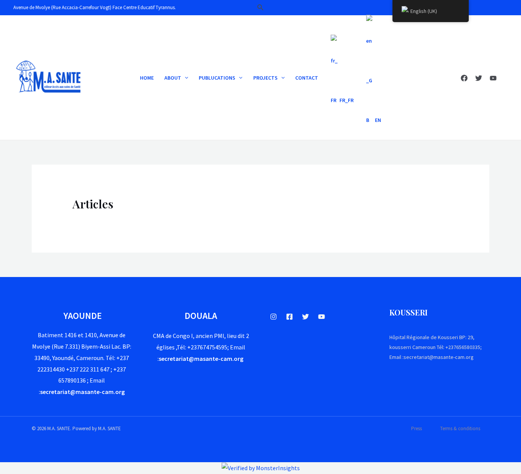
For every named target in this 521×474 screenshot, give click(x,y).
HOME (147, 77)
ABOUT (172, 77)
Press (416, 428)
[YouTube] (493, 78)
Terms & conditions (460, 428)
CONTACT (306, 77)
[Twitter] (478, 78)
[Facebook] (464, 78)
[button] (260, 8)
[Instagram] (273, 316)
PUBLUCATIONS (217, 77)
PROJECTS (265, 77)
